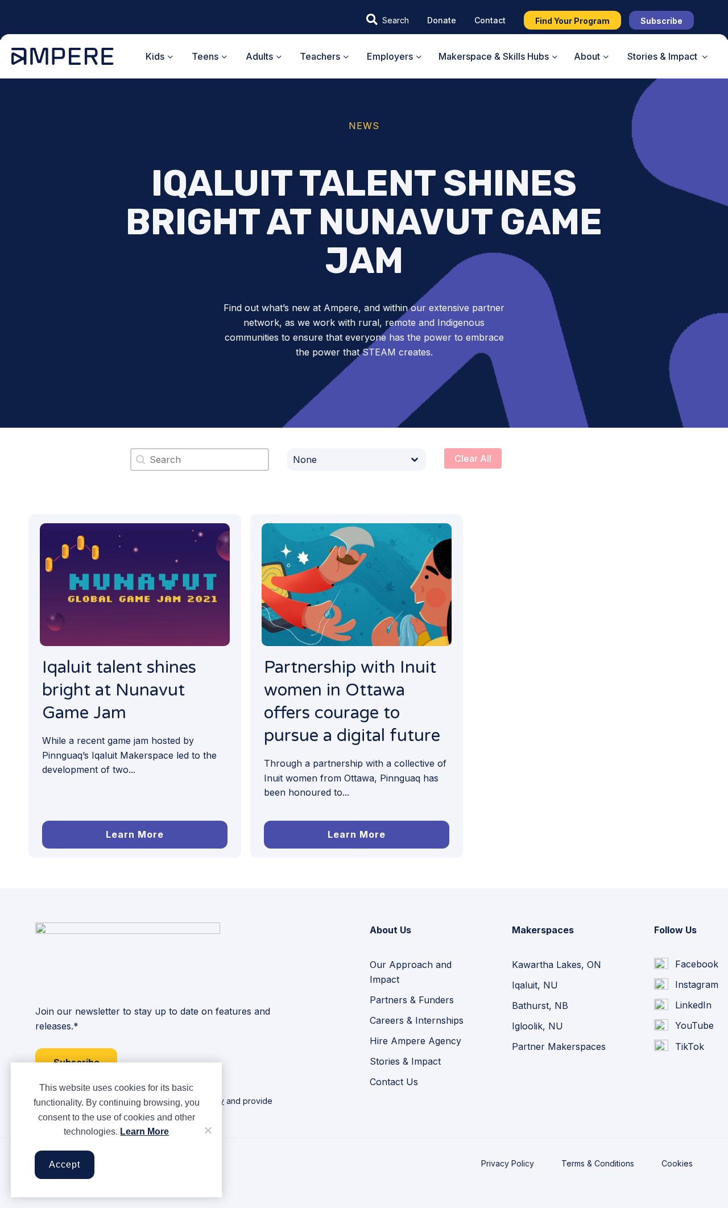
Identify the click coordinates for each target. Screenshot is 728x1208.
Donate (441, 20)
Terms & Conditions (597, 1163)
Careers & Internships (417, 1020)
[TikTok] (679, 1046)
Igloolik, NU (537, 1026)
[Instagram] (686, 985)
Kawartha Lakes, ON (556, 964)
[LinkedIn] (683, 1005)
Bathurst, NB (540, 1005)
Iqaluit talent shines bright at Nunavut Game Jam (119, 690)
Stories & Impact (405, 1061)
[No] (207, 1130)
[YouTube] (684, 1026)
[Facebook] (686, 964)
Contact (490, 20)
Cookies (677, 1163)
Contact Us (394, 1081)
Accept (64, 1164)
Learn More (144, 1131)
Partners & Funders (412, 1000)
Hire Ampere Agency (415, 1040)
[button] (387, 19)
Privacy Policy (507, 1163)
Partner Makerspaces (559, 1046)
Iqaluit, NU (535, 985)
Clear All (472, 458)
